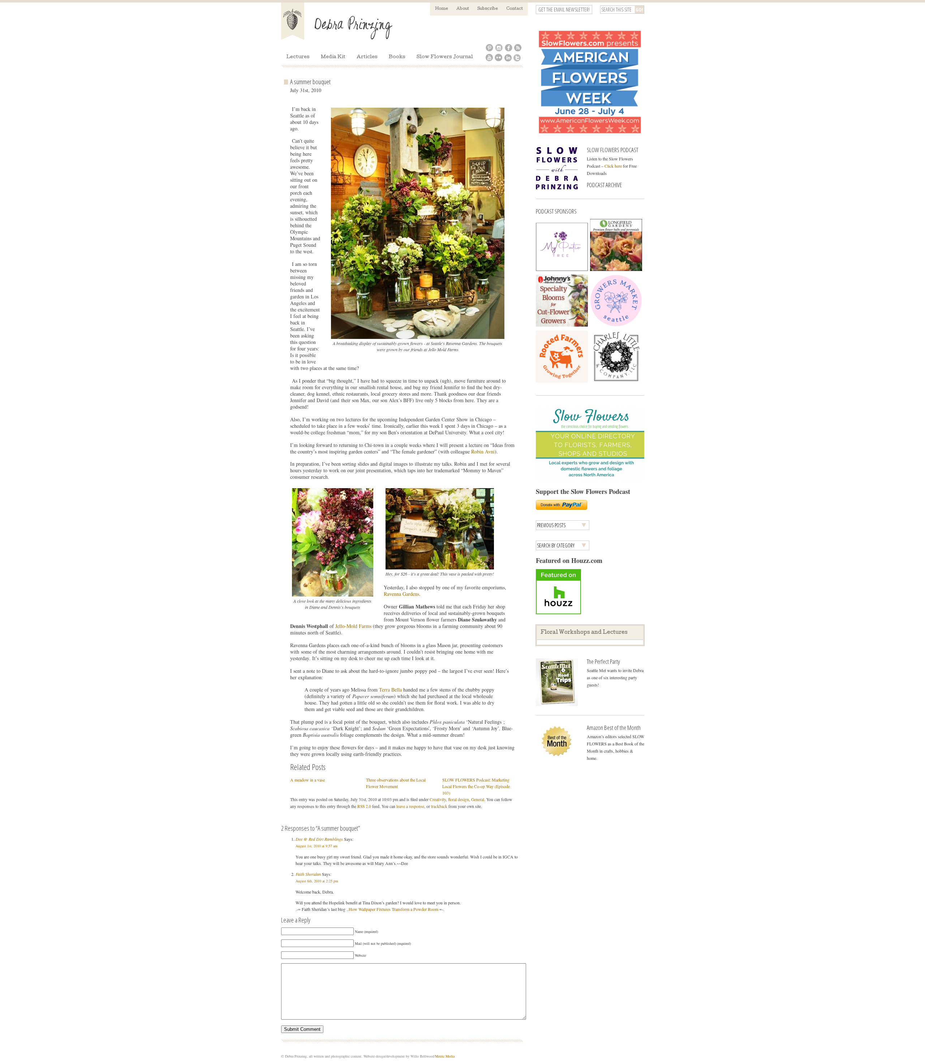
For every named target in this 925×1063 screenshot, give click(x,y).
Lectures (298, 57)
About (462, 9)
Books (397, 57)
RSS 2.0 (364, 806)
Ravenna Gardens (401, 593)
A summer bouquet (310, 81)
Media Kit (333, 57)
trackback (439, 806)
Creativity (438, 799)
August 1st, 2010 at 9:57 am (316, 845)
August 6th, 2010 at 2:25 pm (317, 880)
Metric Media (445, 1056)
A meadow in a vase (307, 780)
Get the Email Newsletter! (564, 9)
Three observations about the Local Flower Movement (396, 783)
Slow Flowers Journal (445, 57)
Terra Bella (391, 689)
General (477, 799)
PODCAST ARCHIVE (604, 185)
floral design (458, 799)
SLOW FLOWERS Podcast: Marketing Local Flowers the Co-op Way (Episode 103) (476, 786)
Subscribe (487, 9)
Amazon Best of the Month (614, 727)
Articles (367, 57)
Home (441, 9)
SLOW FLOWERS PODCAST (612, 150)
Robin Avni (483, 451)
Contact (514, 9)
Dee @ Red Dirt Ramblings (319, 839)
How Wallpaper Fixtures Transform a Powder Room (393, 909)
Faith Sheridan (308, 874)
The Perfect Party (603, 661)
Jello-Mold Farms (354, 626)
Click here (613, 166)
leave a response (410, 806)
